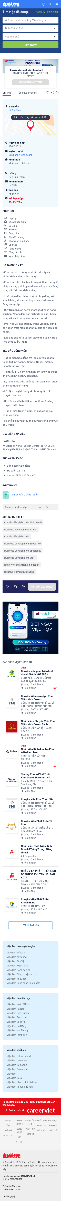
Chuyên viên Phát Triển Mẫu (37, 799)
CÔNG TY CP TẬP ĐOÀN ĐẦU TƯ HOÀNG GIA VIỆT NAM (37, 829)
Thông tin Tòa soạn (12, 1186)
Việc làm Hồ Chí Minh (18, 1004)
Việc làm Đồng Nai (17, 1017)
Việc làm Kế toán (16, 952)
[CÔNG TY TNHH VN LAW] (11, 905)
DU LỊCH (19, 1142)
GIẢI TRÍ (30, 1134)
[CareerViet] (40, 1110)
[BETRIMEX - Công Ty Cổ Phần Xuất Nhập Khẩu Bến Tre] (11, 673)
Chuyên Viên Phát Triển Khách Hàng (35, 901)
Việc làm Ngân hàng (17, 965)
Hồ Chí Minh (15, 110)
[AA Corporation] (11, 851)
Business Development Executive (22, 543)
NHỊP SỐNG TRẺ (30, 1122)
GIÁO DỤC (52, 1120)
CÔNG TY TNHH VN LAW (33, 906)
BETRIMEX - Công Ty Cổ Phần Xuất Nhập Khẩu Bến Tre (36, 679)
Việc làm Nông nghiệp (18, 969)
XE (19, 1137)
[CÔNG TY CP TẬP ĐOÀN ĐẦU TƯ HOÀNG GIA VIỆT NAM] (11, 826)
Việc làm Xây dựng (17, 956)
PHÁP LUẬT (8, 1135)
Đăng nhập (52, 11)
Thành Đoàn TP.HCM (12, 1189)
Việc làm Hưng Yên (17, 1034)
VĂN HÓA (30, 1128)
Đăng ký (40, 11)
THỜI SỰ (8, 1125)
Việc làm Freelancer (17, 1069)
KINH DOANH (19, 1122)
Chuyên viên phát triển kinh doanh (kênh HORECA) (37, 672)
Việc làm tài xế (15, 1077)
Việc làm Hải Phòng (17, 1030)
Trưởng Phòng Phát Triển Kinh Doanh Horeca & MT (35, 775)
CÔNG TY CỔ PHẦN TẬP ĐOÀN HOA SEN (36, 729)
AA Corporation (29, 856)
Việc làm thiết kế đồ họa (20, 1086)
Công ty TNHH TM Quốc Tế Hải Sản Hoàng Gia (36, 783)
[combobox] (30, 20)
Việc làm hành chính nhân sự (22, 1082)
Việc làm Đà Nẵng (16, 1026)
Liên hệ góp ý (9, 1196)
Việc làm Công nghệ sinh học (22, 974)
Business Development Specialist (22, 550)
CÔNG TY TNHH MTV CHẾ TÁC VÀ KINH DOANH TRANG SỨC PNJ (38, 704)
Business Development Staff (20, 557)
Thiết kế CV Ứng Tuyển (25, 494)
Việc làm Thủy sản (16, 978)
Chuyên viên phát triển (16, 536)
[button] (50, 4)
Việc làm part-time (17, 1060)
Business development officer (20, 529)
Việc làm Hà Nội (15, 1008)
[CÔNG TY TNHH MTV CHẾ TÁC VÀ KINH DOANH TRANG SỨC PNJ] (11, 701)
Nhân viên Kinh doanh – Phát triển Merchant (38, 750)
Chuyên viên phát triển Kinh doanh (23, 522)
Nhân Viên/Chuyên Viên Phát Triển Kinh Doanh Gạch (38, 722)
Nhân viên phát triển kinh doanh (21, 564)
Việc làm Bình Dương (18, 1012)
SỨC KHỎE (42, 1130)
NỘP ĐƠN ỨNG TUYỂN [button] (30, 82)
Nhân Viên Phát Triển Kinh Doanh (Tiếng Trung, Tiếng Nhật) (36, 849)
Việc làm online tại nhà (19, 1056)
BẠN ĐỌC (52, 1125)
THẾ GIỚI (8, 1130)
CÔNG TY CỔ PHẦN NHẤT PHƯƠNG (34, 758)
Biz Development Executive (19, 571)
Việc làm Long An (16, 1021)
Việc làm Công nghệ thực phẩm (23, 982)
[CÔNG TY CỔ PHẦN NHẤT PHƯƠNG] (11, 751)
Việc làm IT (13, 1073)
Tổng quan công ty (27, 92)
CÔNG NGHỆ (19, 1130)
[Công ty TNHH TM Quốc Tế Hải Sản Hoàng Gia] (11, 779)
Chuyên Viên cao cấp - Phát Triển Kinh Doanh (37, 697)
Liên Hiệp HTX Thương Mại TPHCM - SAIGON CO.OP (35, 883)
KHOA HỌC (42, 1125)
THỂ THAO (42, 1120)
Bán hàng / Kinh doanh (21, 154)
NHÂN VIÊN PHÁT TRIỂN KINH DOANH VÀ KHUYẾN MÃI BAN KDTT (38, 874)
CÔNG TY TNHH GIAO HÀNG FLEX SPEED (30, 74)
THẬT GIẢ (53, 1130)
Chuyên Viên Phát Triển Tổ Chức (36, 822)
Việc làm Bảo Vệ (15, 961)
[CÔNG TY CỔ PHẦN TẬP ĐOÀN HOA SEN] (11, 726)
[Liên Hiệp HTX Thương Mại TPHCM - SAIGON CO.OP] (11, 876)
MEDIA (8, 1120)
